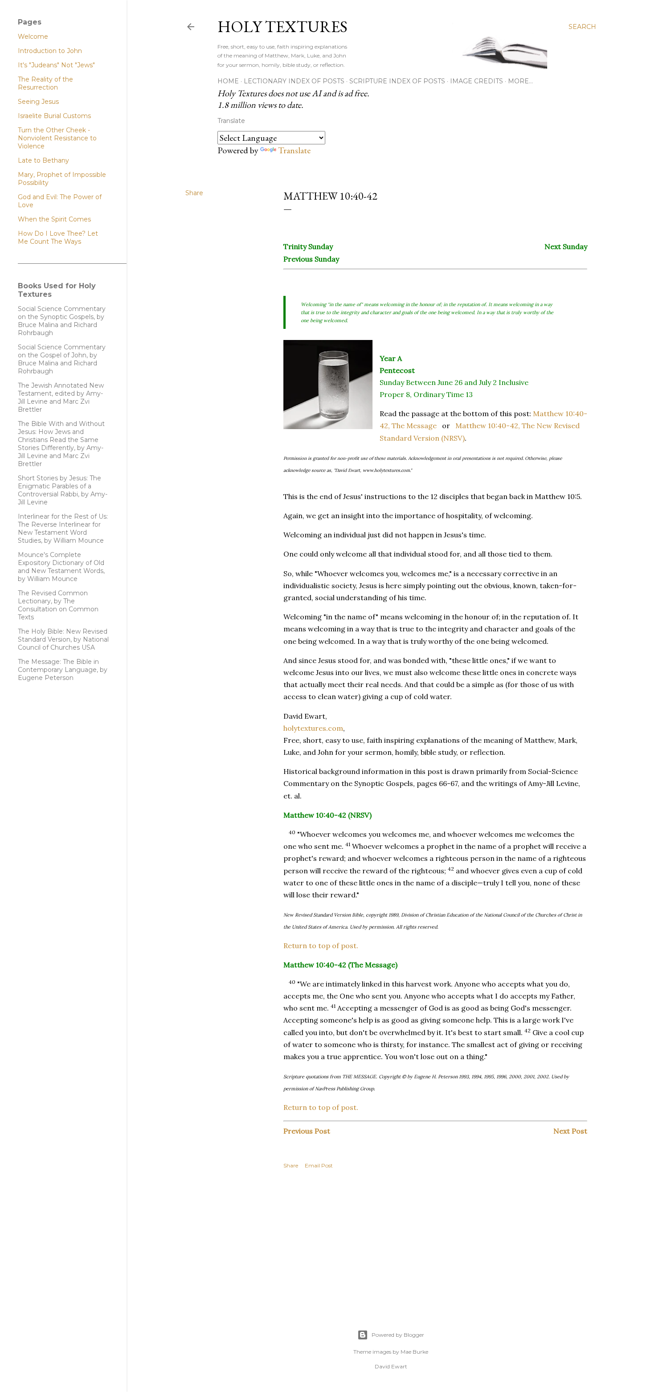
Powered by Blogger (398, 1334)
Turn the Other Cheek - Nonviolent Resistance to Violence (57, 138)
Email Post (319, 1165)
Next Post (570, 1130)
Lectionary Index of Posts (294, 81)
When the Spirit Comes (54, 219)
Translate (294, 150)
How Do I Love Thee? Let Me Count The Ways (58, 237)
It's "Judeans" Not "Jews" (56, 65)
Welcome (33, 37)
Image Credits (476, 81)
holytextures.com (313, 728)
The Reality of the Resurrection (45, 83)
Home (228, 81)
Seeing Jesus (38, 102)
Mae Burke (414, 1351)
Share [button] (194, 193)
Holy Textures (282, 26)
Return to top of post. (320, 945)
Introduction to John (50, 51)
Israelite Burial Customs (54, 116)
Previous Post (306, 1130)
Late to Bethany (43, 160)
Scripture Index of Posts (397, 81)
